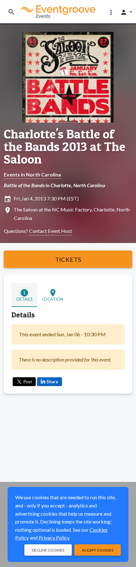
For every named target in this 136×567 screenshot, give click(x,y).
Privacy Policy (54, 538)
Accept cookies (97, 550)
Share (52, 381)
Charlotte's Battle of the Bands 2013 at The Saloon (64, 146)
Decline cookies (48, 550)
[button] (111, 12)
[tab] (24, 295)
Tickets (68, 259)
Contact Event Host (50, 231)
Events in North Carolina (32, 174)
